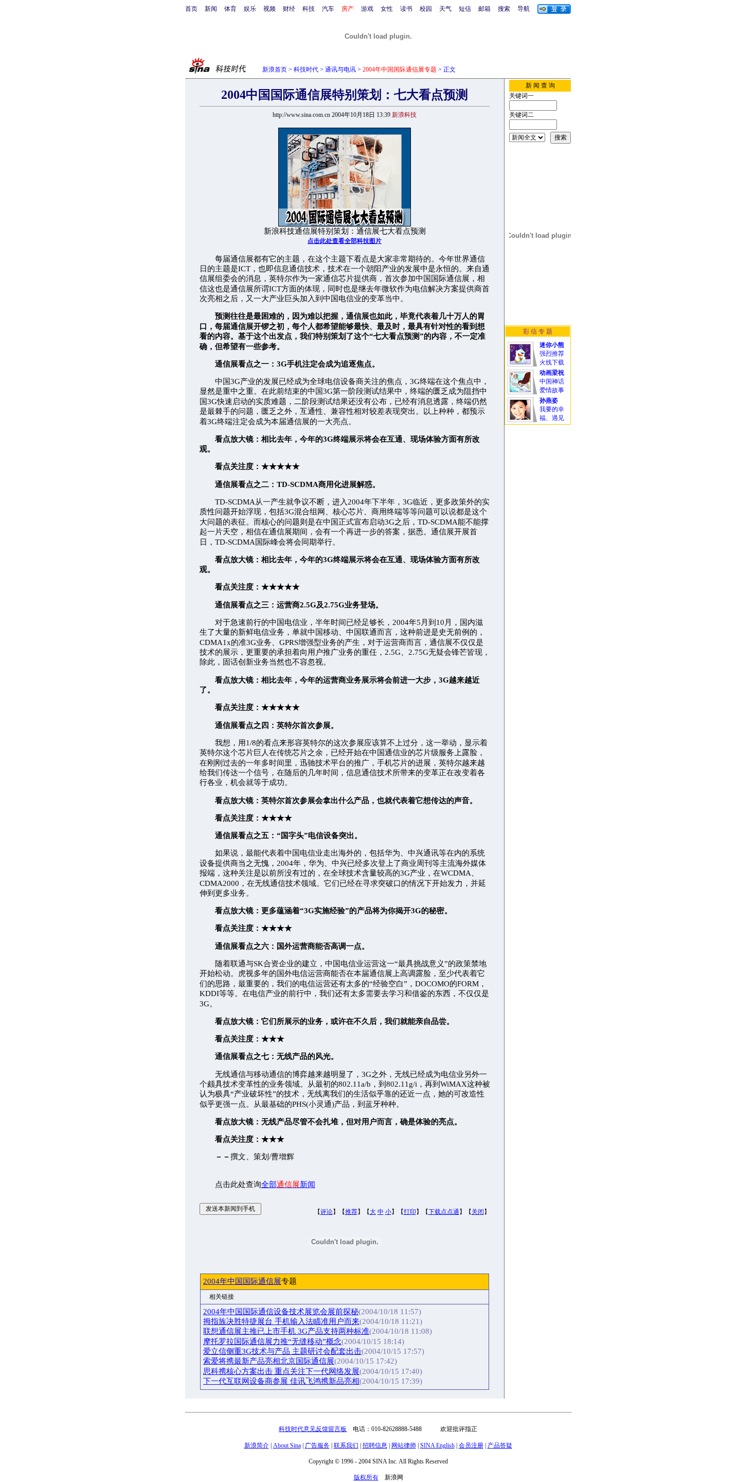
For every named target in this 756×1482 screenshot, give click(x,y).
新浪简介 (256, 1445)
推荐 (351, 1211)
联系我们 (346, 1445)
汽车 (328, 8)
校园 (426, 8)
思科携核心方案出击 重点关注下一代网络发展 (281, 1371)
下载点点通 (443, 1211)
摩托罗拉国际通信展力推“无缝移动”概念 (272, 1341)
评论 (326, 1211)
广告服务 (317, 1445)
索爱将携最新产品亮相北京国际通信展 (268, 1361)
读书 (406, 8)
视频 (269, 8)
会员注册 (471, 1445)
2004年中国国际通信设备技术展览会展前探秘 (280, 1311)
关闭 (478, 1211)
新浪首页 (274, 69)
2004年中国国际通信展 (242, 1281)
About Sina (287, 1445)
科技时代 (306, 69)
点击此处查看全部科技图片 (345, 241)
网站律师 (403, 1445)
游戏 (367, 8)
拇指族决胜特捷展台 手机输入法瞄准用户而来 (281, 1321)
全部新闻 (288, 1184)
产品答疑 (500, 1445)
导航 (523, 8)
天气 (445, 8)
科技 (308, 8)
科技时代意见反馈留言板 (313, 1429)
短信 (465, 8)
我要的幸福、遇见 (551, 409)
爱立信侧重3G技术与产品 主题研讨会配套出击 (282, 1351)
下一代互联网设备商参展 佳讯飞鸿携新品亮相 (281, 1381)
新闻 (211, 8)
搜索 (504, 8)
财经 (289, 8)
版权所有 (366, 1477)
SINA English (437, 1445)
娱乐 (250, 8)
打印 (410, 1211)
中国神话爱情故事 (551, 381)
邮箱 (484, 8)
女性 (387, 8)
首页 (191, 8)
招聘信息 (375, 1445)
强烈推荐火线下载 (551, 353)
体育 (230, 8)
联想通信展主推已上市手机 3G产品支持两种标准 (286, 1331)
